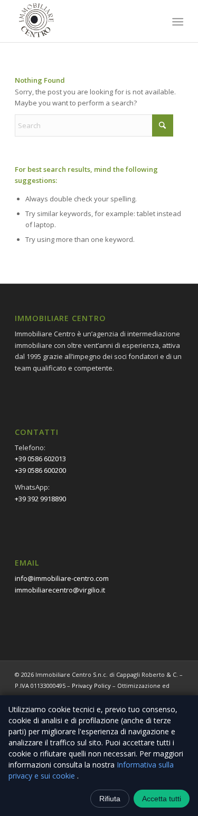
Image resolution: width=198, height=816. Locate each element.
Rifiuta (109, 798)
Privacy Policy (91, 685)
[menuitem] (177, 21)
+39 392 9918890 (40, 498)
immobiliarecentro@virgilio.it (60, 590)
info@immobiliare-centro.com (62, 578)
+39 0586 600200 (40, 470)
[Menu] (177, 21)
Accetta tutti (161, 798)
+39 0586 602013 (40, 458)
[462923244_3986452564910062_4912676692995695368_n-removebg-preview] (82, 21)
